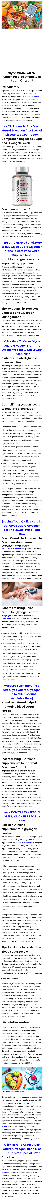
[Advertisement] (22, 50)
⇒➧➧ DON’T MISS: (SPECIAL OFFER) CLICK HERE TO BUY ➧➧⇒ (22, 816)
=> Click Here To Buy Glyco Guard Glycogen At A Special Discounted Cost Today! (22, 130)
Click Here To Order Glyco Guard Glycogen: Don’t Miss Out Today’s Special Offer (22, 1149)
